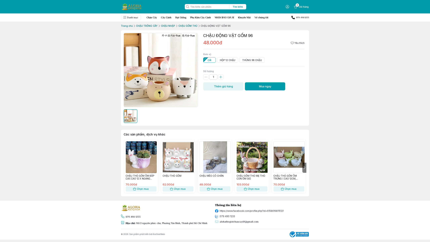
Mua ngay (265, 86)
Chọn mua (143, 188)
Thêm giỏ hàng (223, 86)
